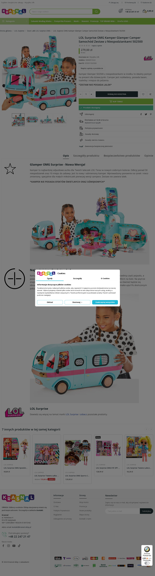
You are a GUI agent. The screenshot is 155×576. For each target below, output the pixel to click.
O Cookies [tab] (105, 278)
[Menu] (151, 546)
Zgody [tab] (49, 278)
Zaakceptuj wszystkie (105, 302)
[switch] (147, 563)
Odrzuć (50, 302)
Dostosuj (77, 302)
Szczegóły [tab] (77, 278)
